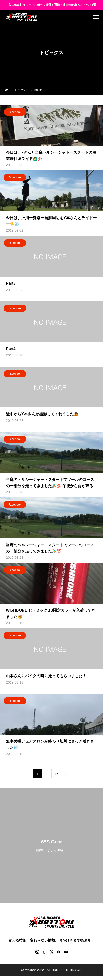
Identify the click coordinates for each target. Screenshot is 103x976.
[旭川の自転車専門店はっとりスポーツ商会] (21, 17)
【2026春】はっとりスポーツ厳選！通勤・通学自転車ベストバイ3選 (51, 4)
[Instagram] (37, 951)
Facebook (14, 112)
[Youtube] (65, 951)
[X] (51, 951)
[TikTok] (44, 951)
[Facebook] (58, 951)
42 (56, 774)
